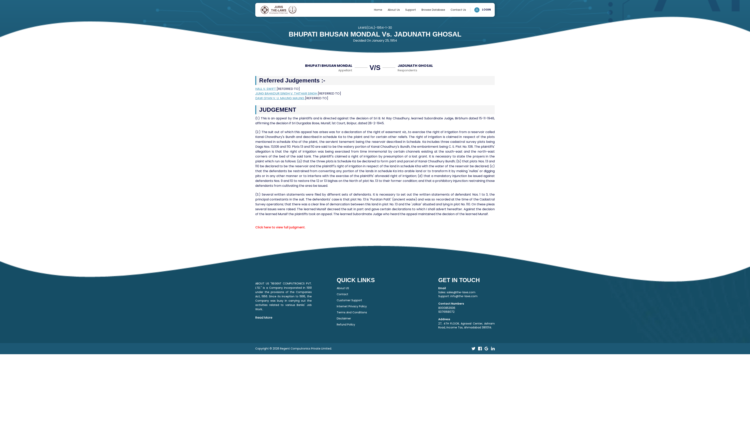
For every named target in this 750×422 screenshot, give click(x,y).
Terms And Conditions (352, 312)
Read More (263, 317)
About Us (394, 10)
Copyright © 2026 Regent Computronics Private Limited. (293, 348)
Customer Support (349, 300)
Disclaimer (344, 318)
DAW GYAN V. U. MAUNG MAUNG (280, 98)
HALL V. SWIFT (266, 89)
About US (343, 288)
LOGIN (486, 10)
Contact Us (458, 10)
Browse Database (433, 10)
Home (378, 10)
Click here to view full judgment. (280, 227)
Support (410, 10)
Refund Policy (346, 324)
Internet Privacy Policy (352, 306)
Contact (342, 294)
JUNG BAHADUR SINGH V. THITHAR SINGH (286, 93)
